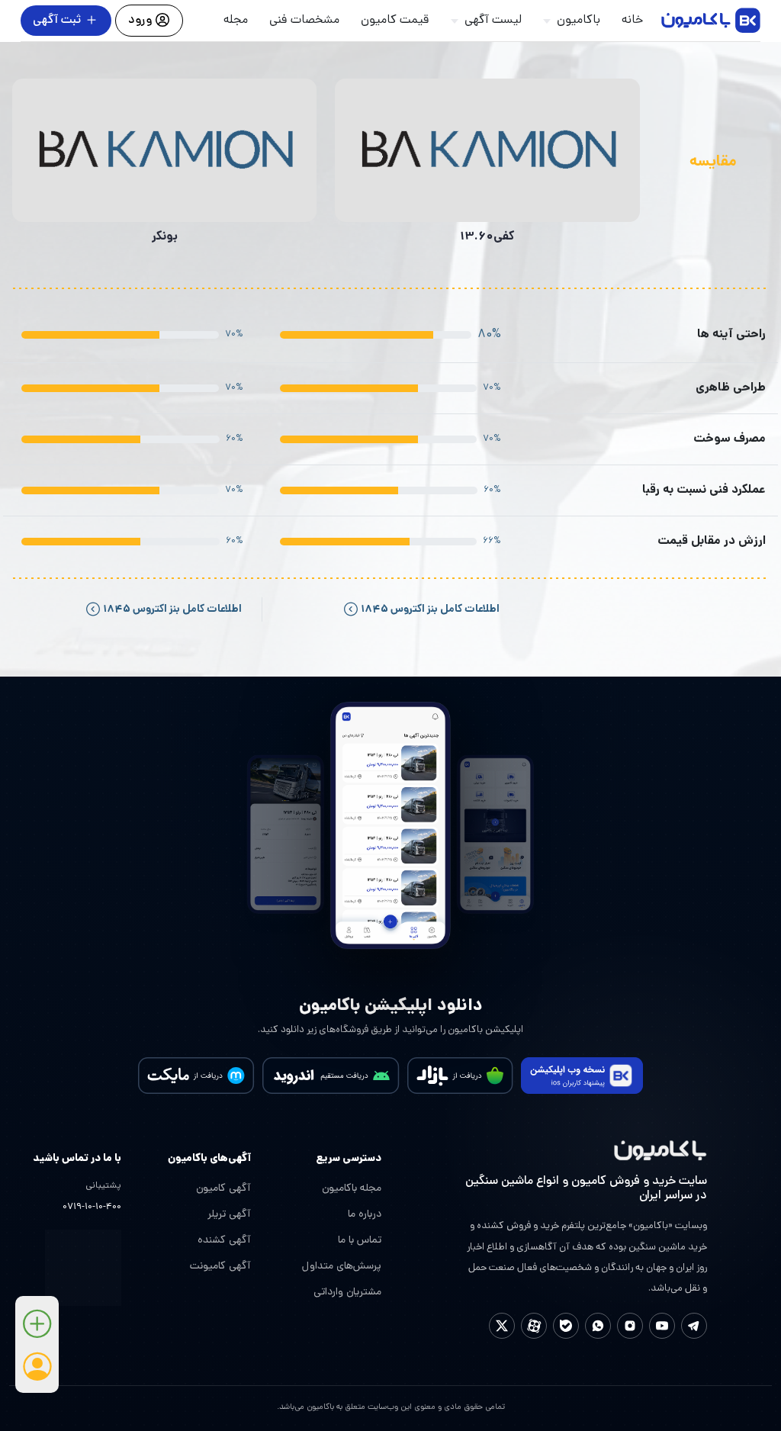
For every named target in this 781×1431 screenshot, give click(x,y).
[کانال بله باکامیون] (566, 1326)
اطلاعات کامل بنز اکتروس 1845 (429, 609)
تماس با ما (359, 1241)
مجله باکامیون (351, 1189)
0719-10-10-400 (92, 1207)
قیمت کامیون (395, 20)
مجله (235, 20)
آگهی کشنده (224, 1241)
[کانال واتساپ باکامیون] (598, 1326)
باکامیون (578, 20)
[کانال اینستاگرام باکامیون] (630, 1326)
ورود (141, 20)
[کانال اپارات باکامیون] (534, 1326)
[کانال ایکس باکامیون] (502, 1326)
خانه (632, 20)
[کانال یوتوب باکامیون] (662, 1326)
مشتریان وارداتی (347, 1293)
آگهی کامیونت (220, 1267)
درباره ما (364, 1215)
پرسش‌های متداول (341, 1267)
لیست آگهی (493, 20)
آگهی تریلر (229, 1215)
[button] (37, 1328)
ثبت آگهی (57, 20)
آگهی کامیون (223, 1189)
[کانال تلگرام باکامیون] (694, 1326)
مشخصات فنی (304, 20)
